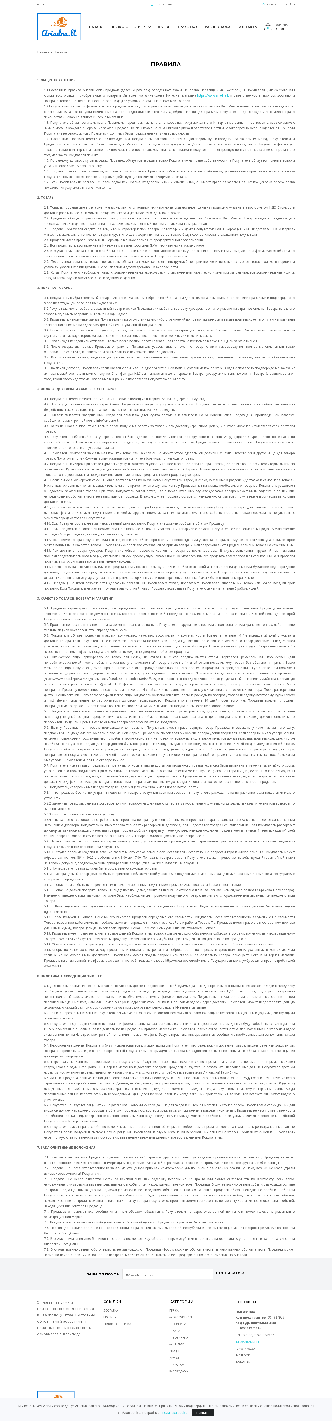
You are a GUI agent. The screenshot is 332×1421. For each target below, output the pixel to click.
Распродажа (218, 27)
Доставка (110, 1310)
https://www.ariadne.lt (213, 95)
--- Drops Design (180, 1317)
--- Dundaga (178, 1324)
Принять (202, 1412)
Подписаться (230, 1273)
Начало (96, 27)
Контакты (248, 27)
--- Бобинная (178, 1338)
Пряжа (117, 27)
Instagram (243, 1362)
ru (39, 4)
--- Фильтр (176, 1344)
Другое (163, 27)
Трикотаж (187, 27)
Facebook (243, 1355)
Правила (109, 1317)
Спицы (140, 27)
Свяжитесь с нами (117, 1324)
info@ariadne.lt (247, 1342)
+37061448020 (165, 4)
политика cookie (174, 1412)
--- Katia (174, 1331)
